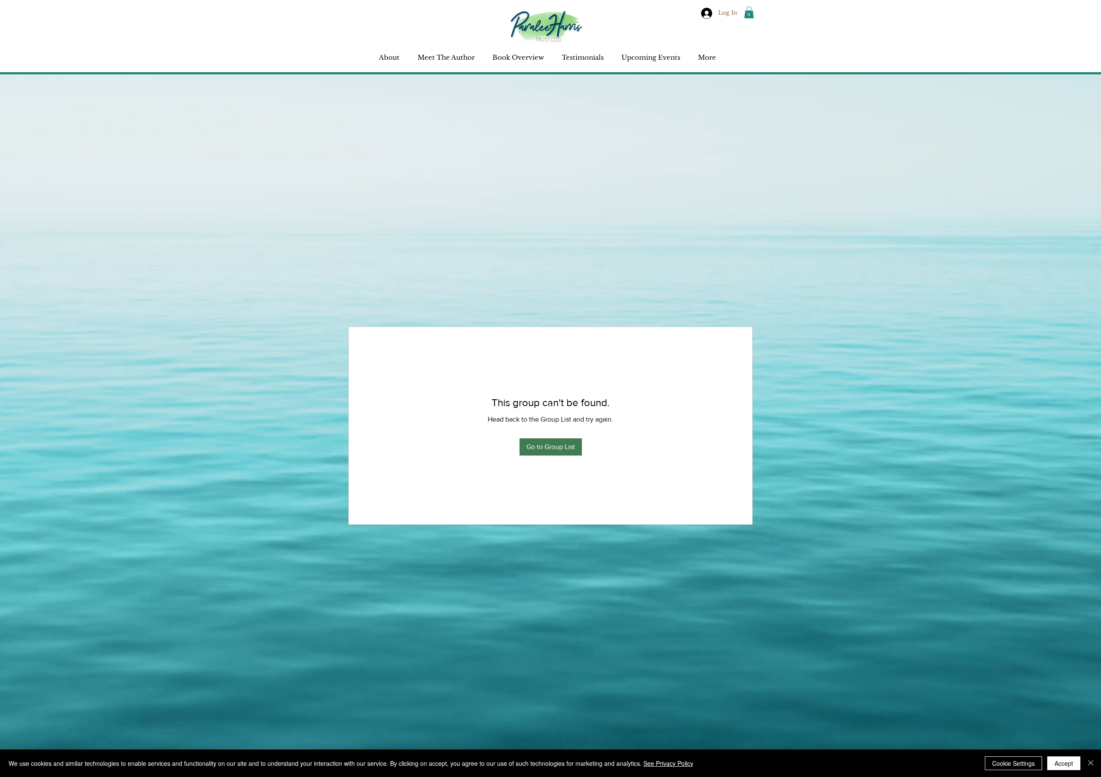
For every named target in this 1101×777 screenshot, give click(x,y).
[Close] (1091, 763)
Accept (1064, 763)
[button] (749, 12)
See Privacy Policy (668, 763)
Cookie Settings (1013, 763)
